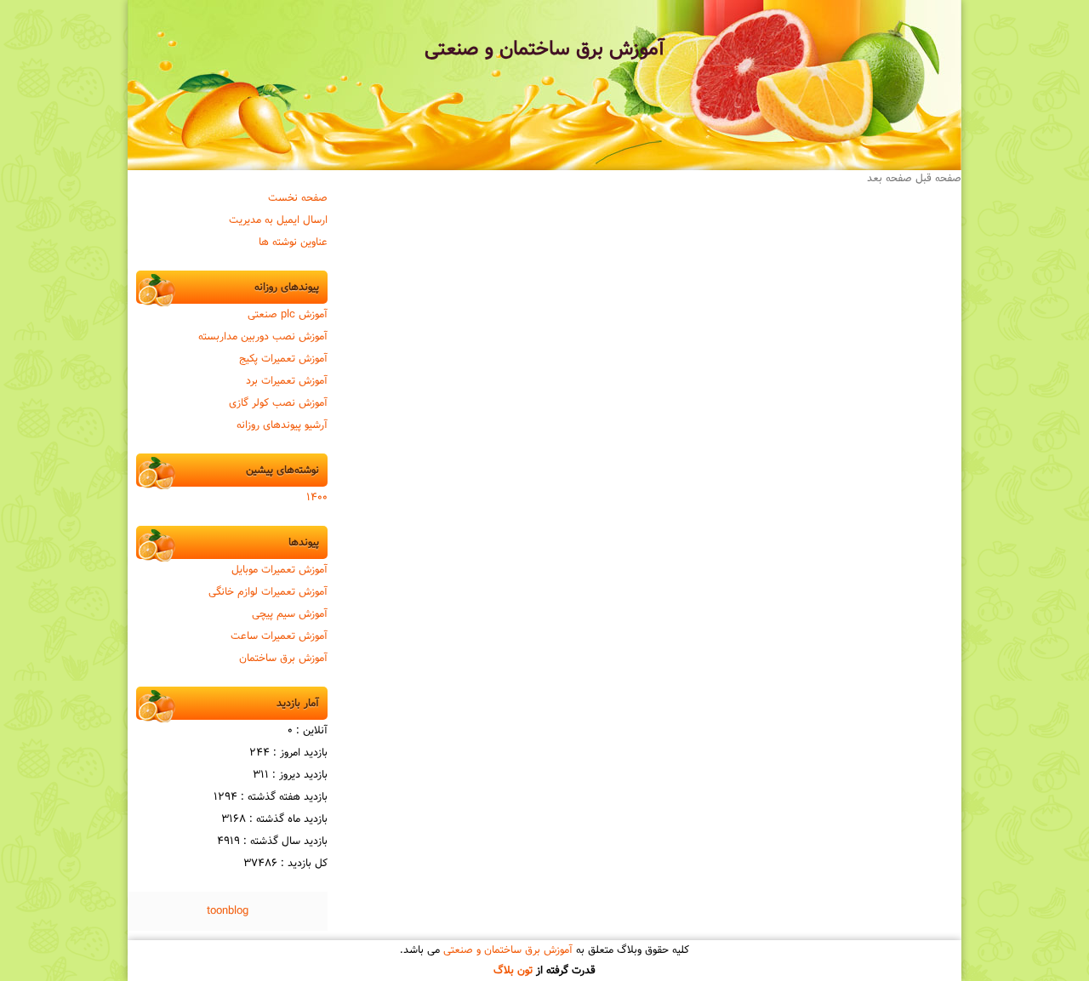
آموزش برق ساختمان (283, 658)
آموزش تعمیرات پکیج (283, 359)
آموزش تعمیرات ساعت (279, 636)
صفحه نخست (298, 198)
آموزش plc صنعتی (288, 314)
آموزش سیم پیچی (290, 614)
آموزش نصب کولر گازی (278, 403)
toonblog (227, 911)
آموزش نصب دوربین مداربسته (263, 336)
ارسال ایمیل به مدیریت (278, 220)
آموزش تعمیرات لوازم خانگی (268, 592)
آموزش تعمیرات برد (287, 381)
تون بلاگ (513, 970)
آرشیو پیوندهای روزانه (282, 425)
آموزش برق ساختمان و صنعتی (544, 49)
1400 (317, 497)
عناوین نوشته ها (293, 242)
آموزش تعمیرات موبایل (279, 570)
